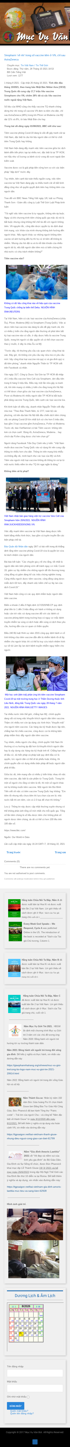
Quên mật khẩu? (19, 1411)
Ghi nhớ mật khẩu (16, 1396)
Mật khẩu (12, 1381)
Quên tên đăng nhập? (22, 1413)
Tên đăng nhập (15, 1366)
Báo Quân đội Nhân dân (16, 546)
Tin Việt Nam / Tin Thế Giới (34, 65)
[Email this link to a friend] (65, 65)
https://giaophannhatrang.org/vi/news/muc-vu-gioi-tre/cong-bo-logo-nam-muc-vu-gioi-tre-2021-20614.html (34, 1069)
